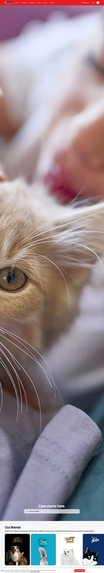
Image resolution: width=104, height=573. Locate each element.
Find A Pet (51, 2)
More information (35, 571)
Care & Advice (24, 2)
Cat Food (39, 2)
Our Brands (32, 2)
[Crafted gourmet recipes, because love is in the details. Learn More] (69, 549)
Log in (93, 2)
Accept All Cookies (79, 570)
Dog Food (45, 2)
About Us (17, 2)
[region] (52, 570)
